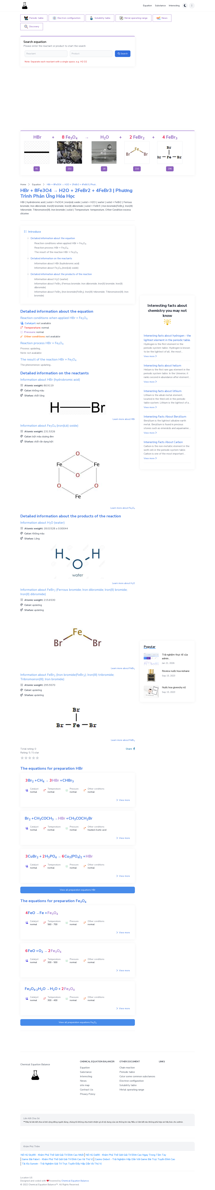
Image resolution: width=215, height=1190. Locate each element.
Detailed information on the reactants (51, 258)
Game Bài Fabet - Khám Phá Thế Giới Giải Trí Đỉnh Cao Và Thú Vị (57, 1159)
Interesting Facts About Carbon (163, 442)
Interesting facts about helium (162, 365)
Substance (160, 5)
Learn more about (124, 419)
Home (23, 184)
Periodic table (127, 1072)
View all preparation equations (77, 889)
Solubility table (128, 1085)
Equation (147, 5)
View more (124, 800)
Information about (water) (51, 279)
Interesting (174, 5)
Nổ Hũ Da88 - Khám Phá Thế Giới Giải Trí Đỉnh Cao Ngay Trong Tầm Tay (126, 1155)
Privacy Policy (87, 1094)
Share (129, 749)
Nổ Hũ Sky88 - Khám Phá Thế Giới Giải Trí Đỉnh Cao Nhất (52, 1155)
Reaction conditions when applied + (60, 243)
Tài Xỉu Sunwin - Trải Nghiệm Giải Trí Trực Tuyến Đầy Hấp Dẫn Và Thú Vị (62, 1163)
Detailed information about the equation (53, 238)
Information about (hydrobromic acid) (56, 263)
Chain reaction (127, 1067)
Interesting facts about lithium (162, 391)
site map (85, 1085)
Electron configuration (131, 1081)
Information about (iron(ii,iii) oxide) (56, 268)
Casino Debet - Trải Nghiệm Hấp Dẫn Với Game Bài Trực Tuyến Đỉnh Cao (135, 1159)
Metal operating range (131, 1089)
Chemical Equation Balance (75, 1180)
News (83, 1081)
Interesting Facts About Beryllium (165, 416)
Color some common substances (137, 1076)
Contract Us (86, 1089)
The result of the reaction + (56, 252)
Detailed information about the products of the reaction (61, 274)
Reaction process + (51, 247)
